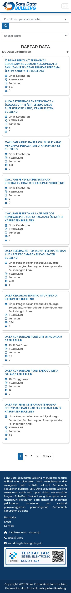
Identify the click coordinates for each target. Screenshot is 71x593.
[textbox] (33, 19)
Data (7, 522)
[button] (35, 36)
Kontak (9, 526)
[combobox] (35, 19)
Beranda (10, 517)
